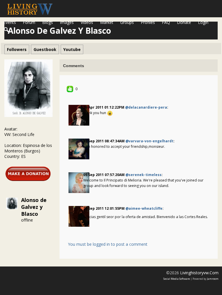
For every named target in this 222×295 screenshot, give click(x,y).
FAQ (166, 22)
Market (106, 22)
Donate (184, 22)
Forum (29, 22)
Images (67, 22)
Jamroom (213, 279)
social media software (176, 279)
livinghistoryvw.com (199, 272)
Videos (87, 22)
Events (9, 22)
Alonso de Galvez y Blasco (34, 206)
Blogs (47, 22)
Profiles (148, 22)
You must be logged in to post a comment (107, 244)
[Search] (6, 30)
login (203, 22)
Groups (127, 22)
